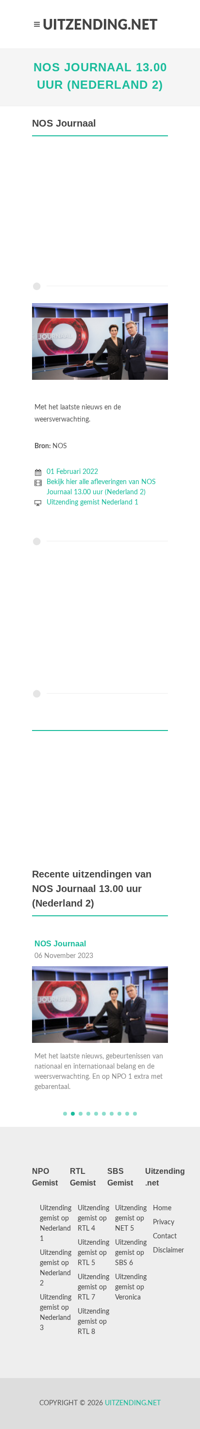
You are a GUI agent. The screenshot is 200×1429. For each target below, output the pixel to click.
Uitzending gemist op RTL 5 (93, 1253)
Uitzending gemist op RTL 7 (93, 1287)
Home (162, 1208)
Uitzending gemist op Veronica (131, 1287)
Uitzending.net (133, 1403)
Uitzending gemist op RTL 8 (93, 1321)
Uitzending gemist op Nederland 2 (55, 1268)
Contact (165, 1236)
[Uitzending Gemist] (100, 24)
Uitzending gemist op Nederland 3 (55, 1313)
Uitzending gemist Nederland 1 (92, 502)
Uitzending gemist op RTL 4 (93, 1218)
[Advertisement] (100, 211)
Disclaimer (168, 1250)
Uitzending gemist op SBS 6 (131, 1253)
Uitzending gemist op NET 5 (131, 1218)
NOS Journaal (60, 944)
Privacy (163, 1222)
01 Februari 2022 (72, 472)
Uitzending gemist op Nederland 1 (55, 1223)
